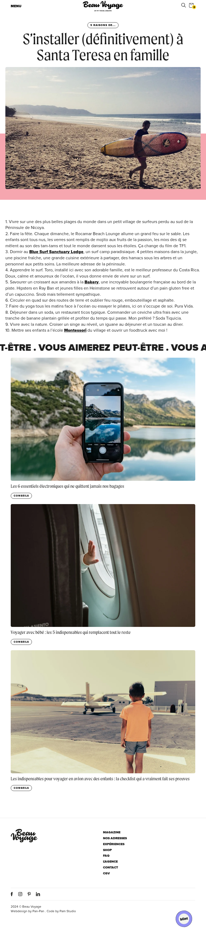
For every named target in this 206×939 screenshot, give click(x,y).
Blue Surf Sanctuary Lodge (56, 252)
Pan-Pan (38, 911)
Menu (16, 6)
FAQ (106, 855)
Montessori (75, 330)
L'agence (110, 861)
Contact (110, 867)
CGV (106, 873)
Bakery (91, 282)
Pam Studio (68, 911)
